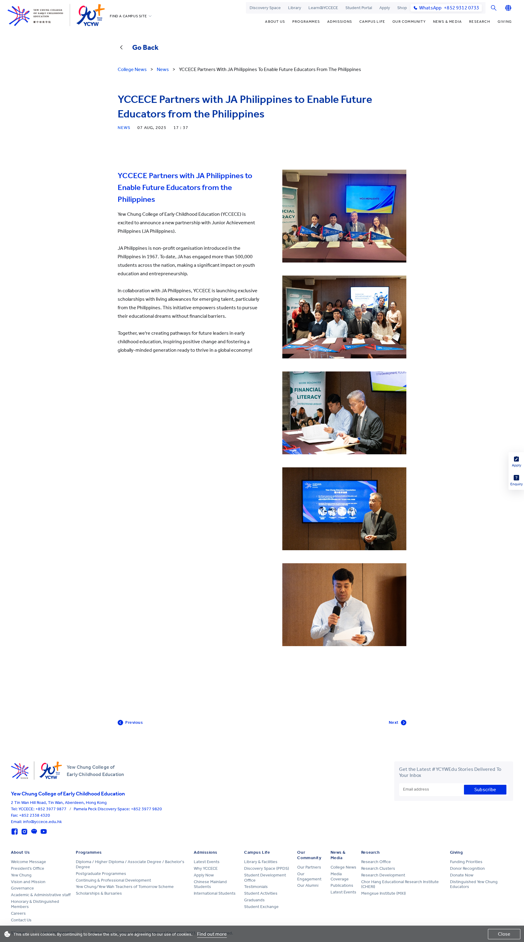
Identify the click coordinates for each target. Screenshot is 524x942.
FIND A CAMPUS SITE (128, 16)
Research (479, 21)
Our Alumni (307, 885)
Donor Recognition (467, 868)
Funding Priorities (466, 861)
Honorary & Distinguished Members (35, 904)
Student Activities (260, 893)
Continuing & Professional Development (113, 880)
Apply (384, 7)
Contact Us (21, 920)
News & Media (447, 21)
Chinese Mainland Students (210, 884)
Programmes (306, 21)
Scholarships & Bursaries (99, 893)
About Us (275, 21)
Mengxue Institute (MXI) (383, 893)
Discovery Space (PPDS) (266, 868)
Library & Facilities (260, 861)
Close (504, 934)
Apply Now (204, 875)
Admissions (339, 21)
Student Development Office (265, 878)
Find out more (212, 934)
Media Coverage (340, 876)
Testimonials (256, 886)
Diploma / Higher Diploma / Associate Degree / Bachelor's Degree (130, 864)
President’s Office (27, 868)
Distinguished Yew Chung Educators (474, 884)
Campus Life (372, 21)
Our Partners (309, 867)
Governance (22, 888)
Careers (18, 913)
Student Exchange (261, 906)
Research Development (383, 875)
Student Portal (358, 7)
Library (294, 7)
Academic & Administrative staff (41, 894)
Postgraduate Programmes (101, 873)
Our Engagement (309, 876)
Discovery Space (265, 7)
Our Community (409, 21)
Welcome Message (28, 861)
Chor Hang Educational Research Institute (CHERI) (400, 884)
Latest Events (207, 861)
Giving (505, 21)
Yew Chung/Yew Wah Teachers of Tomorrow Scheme (125, 886)
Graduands (254, 900)
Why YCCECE (206, 868)
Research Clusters (378, 868)
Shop (402, 7)
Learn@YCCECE (323, 7)
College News (343, 867)
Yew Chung (21, 875)
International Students (215, 893)
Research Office (376, 861)
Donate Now (461, 875)
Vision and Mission (28, 881)
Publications (342, 885)
